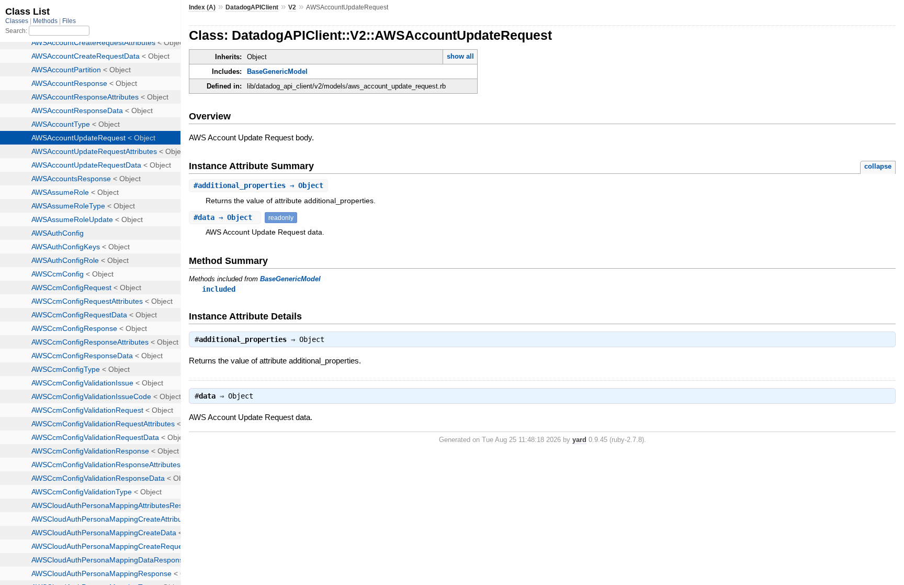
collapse (877, 166)
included (218, 289)
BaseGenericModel (277, 71)
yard (579, 440)
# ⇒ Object (258, 185)
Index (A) (202, 7)
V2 (292, 7)
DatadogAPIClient (251, 7)
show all (460, 56)
